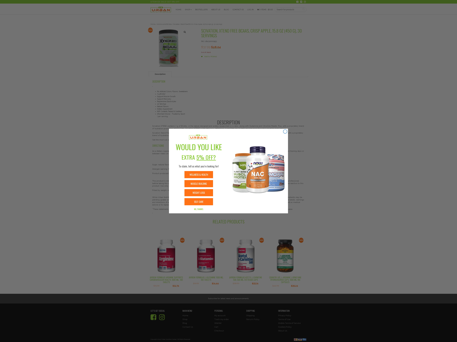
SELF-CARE (198, 201)
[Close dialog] (285, 131)
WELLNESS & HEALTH (199, 174)
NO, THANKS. (198, 209)
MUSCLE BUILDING (199, 183)
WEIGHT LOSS (199, 192)
